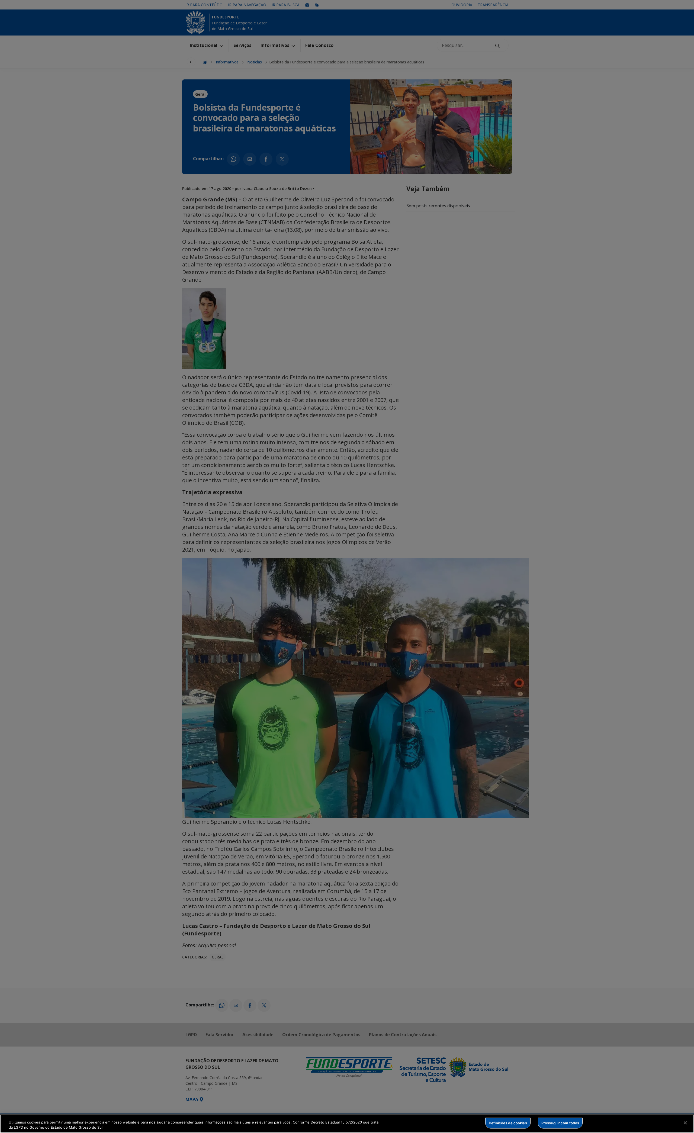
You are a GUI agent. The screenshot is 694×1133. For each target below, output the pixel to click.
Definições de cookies (508, 1123)
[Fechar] (685, 1123)
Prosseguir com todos (560, 1123)
